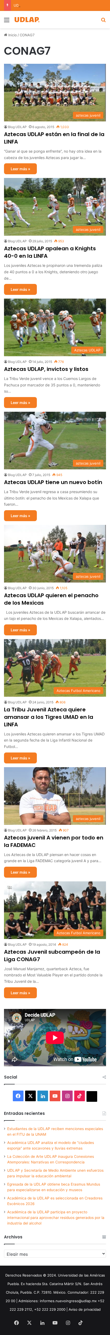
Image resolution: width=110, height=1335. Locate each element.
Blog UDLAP (17, 127)
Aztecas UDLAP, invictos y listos (46, 369)
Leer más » (20, 169)
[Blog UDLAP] (26, 20)
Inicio (12, 35)
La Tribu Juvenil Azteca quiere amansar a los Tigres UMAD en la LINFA (48, 717)
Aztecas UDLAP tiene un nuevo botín (53, 482)
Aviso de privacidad (85, 1309)
